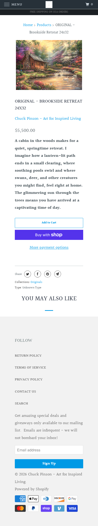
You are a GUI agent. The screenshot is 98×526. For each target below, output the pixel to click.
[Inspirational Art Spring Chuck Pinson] (49, 65)
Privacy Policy (29, 379)
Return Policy (28, 356)
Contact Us (25, 392)
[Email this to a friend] (57, 274)
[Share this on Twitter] (27, 274)
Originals (36, 282)
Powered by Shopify (32, 489)
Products (44, 25)
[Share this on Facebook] (37, 274)
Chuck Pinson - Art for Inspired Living (48, 118)
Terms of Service (30, 368)
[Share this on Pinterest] (47, 274)
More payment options (49, 247)
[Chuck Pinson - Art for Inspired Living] (49, 4)
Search (21, 404)
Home (28, 25)
